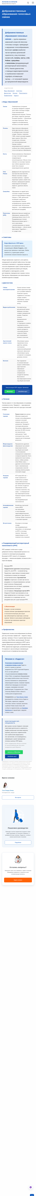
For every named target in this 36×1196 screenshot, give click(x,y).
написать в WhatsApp (14, 752)
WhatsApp (10, 391)
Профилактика (8, 95)
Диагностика (7, 93)
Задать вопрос (18, 880)
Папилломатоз (23, 93)
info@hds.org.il (22, 391)
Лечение (15, 93)
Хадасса (16, 95)
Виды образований (9, 91)
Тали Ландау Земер (22, 697)
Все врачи (18, 797)
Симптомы (19, 91)
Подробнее (18, 842)
